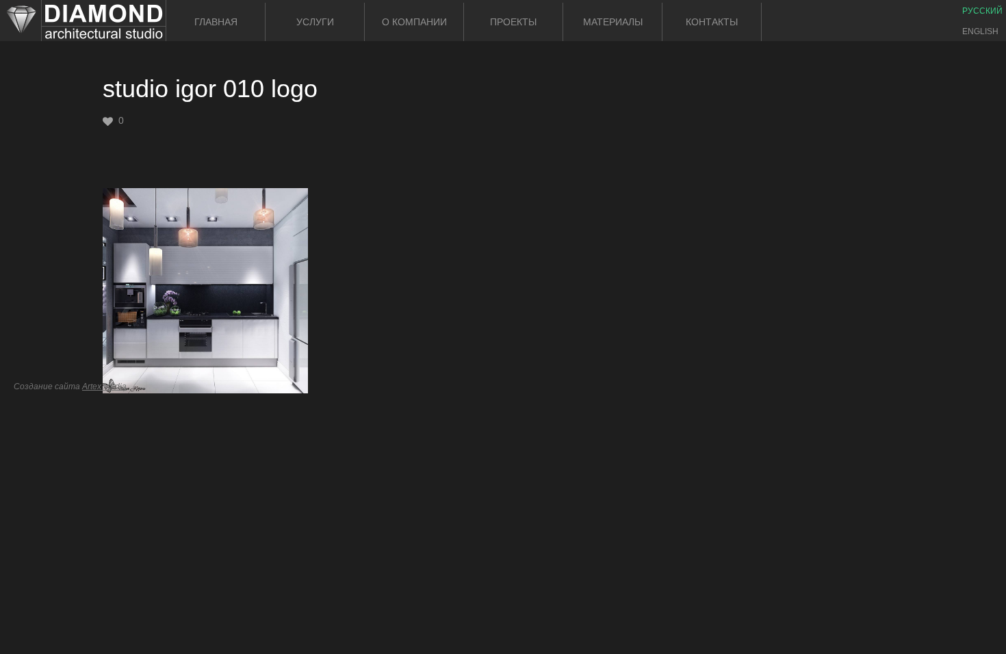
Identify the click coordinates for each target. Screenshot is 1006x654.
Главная (215, 21)
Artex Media (104, 386)
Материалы (613, 21)
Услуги (315, 21)
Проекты (513, 21)
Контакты (712, 21)
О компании (414, 21)
